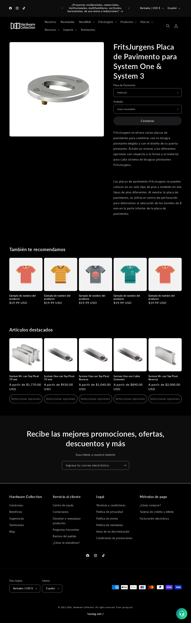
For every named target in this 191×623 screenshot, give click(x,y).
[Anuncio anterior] (62, 8)
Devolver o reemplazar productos (67, 521)
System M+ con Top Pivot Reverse (163, 378)
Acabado (118, 101)
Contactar (147, 120)
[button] (86, 22)
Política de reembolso (109, 525)
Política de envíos (107, 518)
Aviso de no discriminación (113, 531)
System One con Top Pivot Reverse (94, 378)
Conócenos (16, 505)
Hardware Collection (83, 607)
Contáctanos (61, 511)
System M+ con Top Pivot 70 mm (24, 378)
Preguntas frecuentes (66, 529)
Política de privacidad (109, 511)
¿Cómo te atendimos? (66, 542)
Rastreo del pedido (64, 536)
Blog (12, 531)
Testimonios (16, 525)
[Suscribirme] (125, 465)
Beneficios (15, 511)
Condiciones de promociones (114, 538)
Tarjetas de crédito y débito (157, 511)
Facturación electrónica (154, 518)
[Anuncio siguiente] (129, 8)
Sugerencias (16, 518)
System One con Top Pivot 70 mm (59, 378)
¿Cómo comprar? (150, 505)
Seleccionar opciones (26, 398)
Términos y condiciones (110, 505)
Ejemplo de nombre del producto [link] (22, 297)
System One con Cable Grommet (127, 378)
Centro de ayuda (63, 505)
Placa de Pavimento (124, 85)
